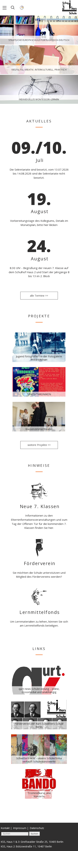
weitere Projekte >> (39, 445)
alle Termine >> (39, 295)
